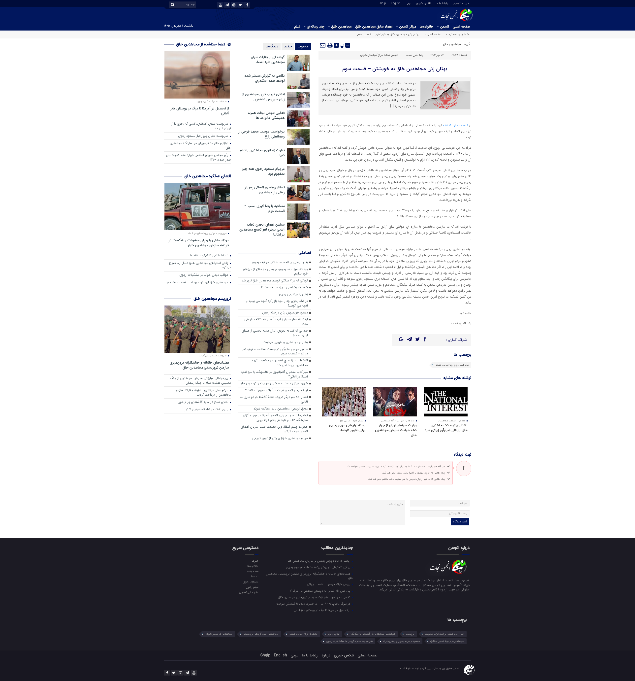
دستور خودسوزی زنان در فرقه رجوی (285, 312)
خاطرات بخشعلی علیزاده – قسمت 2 (284, 287)
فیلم (297, 26)
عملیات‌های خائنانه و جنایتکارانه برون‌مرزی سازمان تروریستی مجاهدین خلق (199, 365)
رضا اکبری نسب (414, 55)
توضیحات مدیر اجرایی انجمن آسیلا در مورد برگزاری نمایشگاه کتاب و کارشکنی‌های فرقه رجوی (275, 418)
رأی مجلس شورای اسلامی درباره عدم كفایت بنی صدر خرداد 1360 (198, 157)
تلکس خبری (423, 3)
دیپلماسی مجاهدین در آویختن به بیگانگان (372, 634)
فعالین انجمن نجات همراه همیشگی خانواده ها (266, 115)
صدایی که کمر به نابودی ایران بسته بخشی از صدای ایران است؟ (275, 333)
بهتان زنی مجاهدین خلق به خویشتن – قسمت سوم (394, 69)
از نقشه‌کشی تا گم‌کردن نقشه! (209, 255)
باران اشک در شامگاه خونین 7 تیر (207, 409)
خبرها (255, 560)
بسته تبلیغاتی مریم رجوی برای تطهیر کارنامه (347, 427)
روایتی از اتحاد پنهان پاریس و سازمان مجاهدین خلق (319, 560)
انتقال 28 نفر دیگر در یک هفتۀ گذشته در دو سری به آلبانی (274, 399)
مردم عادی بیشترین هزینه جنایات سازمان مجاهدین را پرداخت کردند (202, 392)
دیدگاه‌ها (271, 46)
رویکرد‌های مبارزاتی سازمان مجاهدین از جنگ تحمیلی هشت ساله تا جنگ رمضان (200, 380)
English (396, 3)
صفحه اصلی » (432, 34)
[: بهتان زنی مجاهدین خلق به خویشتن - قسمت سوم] (322, 45)
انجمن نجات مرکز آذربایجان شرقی (379, 55)
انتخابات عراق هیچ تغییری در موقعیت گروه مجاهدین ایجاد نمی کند (280, 363)
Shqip (382, 3)
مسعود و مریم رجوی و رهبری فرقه (401, 641)
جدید (288, 46)
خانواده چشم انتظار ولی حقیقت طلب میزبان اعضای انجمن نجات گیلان (274, 429)
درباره (326, 655)
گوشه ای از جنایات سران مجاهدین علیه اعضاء (268, 59)
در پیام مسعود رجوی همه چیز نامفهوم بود (263, 171)
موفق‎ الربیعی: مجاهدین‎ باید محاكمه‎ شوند (281, 409)
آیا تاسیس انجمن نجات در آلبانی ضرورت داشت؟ (276, 390)
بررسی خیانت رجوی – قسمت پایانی (329, 584)
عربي (408, 3)
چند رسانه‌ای (315, 26)
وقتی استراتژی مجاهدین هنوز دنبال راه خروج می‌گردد (200, 265)
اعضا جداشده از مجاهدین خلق (201, 44)
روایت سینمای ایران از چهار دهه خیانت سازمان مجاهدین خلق (396, 430)
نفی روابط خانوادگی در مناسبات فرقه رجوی (349, 641)
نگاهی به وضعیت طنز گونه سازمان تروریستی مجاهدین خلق (314, 597)
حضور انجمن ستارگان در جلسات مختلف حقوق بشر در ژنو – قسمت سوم (275, 351)
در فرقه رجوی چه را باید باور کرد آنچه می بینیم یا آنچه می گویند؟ (277, 303)
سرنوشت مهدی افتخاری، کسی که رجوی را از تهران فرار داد (201, 126)
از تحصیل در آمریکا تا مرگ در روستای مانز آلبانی (199, 111)
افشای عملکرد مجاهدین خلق (207, 176)
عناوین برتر (333, 634)
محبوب (303, 46)
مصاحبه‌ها (252, 571)
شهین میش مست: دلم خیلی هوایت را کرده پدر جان (274, 383)
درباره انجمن (461, 3)
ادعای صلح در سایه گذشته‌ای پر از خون (203, 402)
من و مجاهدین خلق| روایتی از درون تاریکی (280, 438)
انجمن (444, 26)
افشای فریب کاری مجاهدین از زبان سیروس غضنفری (263, 97)
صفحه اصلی (461, 26)
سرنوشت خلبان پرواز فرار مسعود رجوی (203, 136)
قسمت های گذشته (455, 125)
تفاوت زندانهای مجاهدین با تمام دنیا (262, 152)
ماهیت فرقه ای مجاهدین (303, 634)
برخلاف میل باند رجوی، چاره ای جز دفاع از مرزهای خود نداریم (275, 271)
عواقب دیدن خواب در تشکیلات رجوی (204, 275)
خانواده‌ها (426, 26)
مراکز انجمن (407, 26)
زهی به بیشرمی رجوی (293, 294)
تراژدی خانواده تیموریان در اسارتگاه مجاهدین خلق (200, 145)
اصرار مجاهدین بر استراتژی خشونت (444, 634)
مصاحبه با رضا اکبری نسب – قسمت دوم (264, 208)
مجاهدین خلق (341, 26)
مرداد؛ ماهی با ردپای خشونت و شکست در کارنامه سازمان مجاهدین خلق (198, 243)
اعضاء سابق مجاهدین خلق (373, 26)
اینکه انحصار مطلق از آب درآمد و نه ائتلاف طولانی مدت (276, 322)
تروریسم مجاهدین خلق (212, 299)
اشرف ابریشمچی (248, 592)
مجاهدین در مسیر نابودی (218, 634)
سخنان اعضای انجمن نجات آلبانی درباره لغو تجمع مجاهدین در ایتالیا (262, 229)
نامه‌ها (254, 576)
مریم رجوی (252, 586)
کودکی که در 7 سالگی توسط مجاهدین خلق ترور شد (275, 280)
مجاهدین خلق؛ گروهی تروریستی (261, 634)
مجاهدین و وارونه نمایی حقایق (452, 365)
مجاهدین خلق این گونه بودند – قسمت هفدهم (198, 282)
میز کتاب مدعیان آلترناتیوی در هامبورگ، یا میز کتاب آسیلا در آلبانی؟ (274, 374)
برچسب (410, 634)
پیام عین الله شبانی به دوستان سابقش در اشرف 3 (320, 590)
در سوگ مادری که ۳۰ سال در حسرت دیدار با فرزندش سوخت (313, 603)
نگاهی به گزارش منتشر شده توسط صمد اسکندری (264, 78)
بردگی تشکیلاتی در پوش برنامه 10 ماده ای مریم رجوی (318, 567)
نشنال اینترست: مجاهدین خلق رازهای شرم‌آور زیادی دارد (446, 427)
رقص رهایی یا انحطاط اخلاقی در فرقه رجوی (280, 262)
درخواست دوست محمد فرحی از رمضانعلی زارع (261, 134)
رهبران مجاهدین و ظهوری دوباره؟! (285, 342)
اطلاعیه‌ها (252, 566)
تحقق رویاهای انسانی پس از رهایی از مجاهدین (265, 190)
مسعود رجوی (250, 581)
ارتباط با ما (442, 3)
